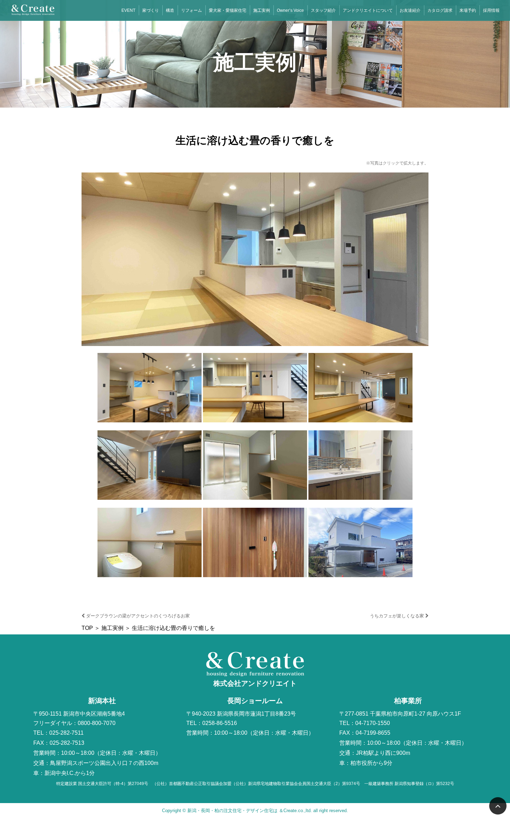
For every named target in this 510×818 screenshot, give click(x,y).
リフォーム (191, 10)
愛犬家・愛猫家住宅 (227, 10)
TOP (87, 628)
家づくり (150, 10)
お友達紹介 (410, 10)
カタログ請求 (439, 10)
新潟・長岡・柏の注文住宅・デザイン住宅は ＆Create (242, 810)
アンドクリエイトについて (368, 10)
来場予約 (467, 10)
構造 (170, 10)
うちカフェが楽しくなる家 (397, 615)
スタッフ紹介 (323, 10)
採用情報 (491, 10)
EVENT (128, 10)
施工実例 (261, 10)
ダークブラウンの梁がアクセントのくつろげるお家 (137, 615)
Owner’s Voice (290, 10)
